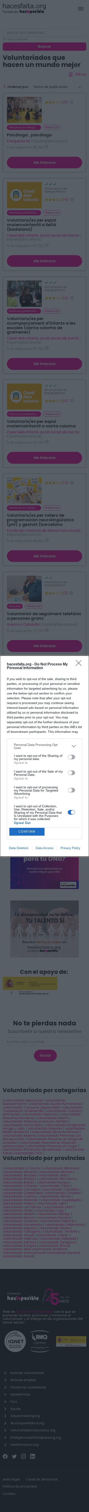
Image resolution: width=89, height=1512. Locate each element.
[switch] (71, 757)
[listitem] (44, 746)
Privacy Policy (70, 848)
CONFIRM (26, 831)
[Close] (80, 664)
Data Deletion (19, 848)
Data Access (44, 848)
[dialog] (44, 756)
